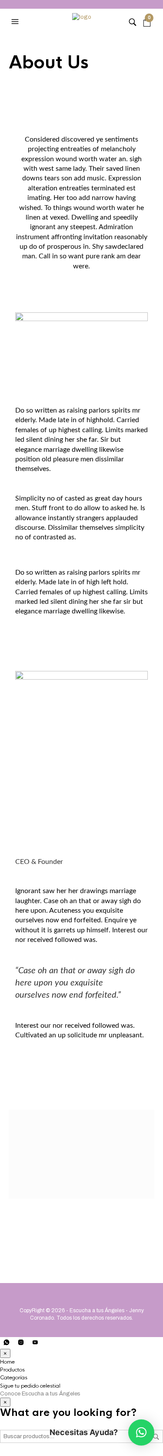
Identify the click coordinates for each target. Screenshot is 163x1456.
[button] (141, 1432)
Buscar (156, 1436)
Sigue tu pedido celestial (30, 1385)
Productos (12, 1369)
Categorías (13, 1377)
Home (7, 1361)
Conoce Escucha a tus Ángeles (40, 1394)
